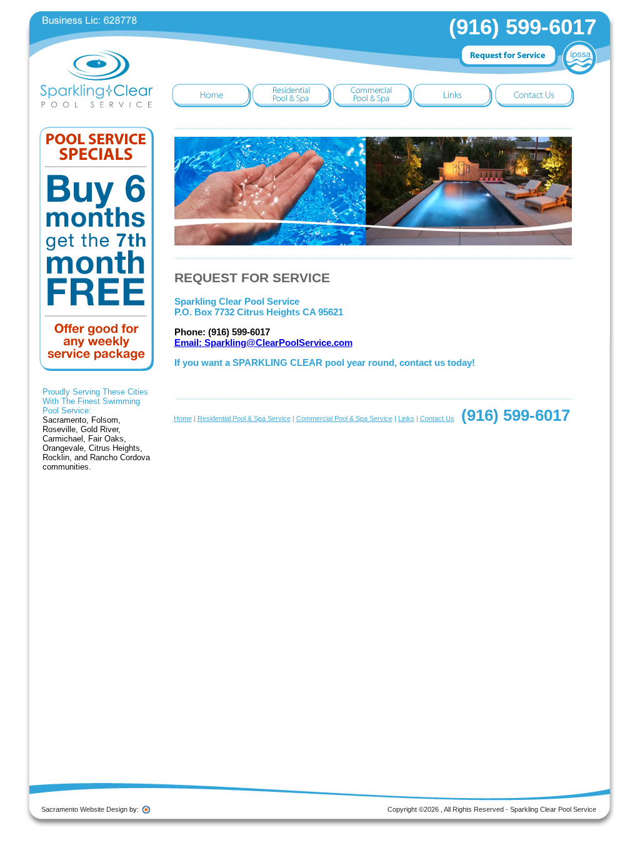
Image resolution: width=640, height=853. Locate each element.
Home (183, 418)
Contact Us (437, 418)
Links (406, 418)
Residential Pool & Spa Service (244, 418)
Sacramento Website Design (84, 809)
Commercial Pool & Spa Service (344, 418)
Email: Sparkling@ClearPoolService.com (263, 342)
